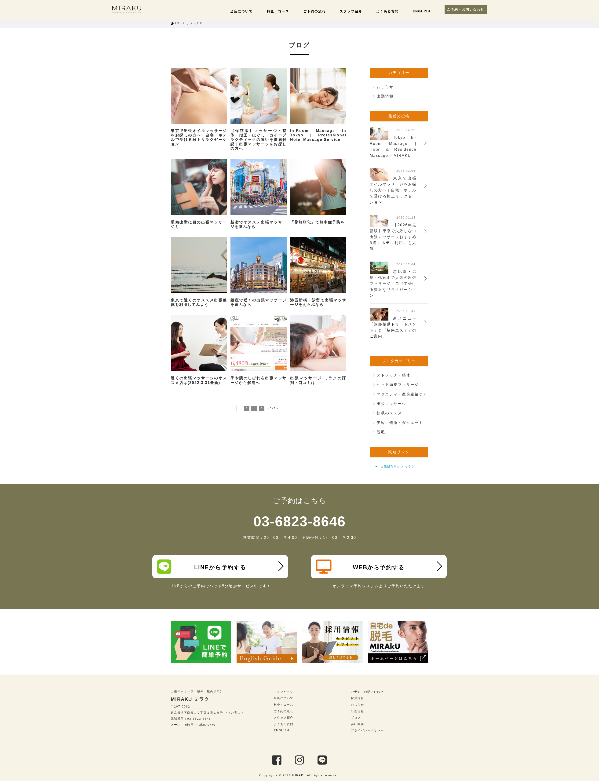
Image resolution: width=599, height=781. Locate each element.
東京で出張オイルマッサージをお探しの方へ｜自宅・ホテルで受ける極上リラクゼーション (393, 190)
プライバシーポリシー (367, 730)
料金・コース (278, 11)
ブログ (356, 717)
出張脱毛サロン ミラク (398, 466)
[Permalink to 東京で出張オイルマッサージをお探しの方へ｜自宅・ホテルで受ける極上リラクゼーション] (199, 96)
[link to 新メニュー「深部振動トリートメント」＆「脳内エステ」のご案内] (379, 318)
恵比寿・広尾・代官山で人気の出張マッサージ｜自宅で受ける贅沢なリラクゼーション (393, 283)
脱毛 (381, 432)
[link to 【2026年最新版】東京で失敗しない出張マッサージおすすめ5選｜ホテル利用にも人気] (379, 224)
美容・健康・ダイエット (400, 423)
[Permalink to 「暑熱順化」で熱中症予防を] (318, 187)
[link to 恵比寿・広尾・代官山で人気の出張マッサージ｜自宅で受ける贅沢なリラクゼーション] (379, 271)
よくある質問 (387, 11)
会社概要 (357, 724)
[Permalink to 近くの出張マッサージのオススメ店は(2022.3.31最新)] (199, 343)
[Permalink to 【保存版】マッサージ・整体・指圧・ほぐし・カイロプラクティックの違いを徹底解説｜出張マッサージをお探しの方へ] (258, 96)
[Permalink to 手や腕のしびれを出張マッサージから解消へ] (258, 343)
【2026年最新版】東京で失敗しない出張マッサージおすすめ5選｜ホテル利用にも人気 (393, 237)
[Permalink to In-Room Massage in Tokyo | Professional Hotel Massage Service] (318, 96)
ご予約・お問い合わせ (465, 9)
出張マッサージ (391, 404)
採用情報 (357, 698)
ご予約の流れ (314, 11)
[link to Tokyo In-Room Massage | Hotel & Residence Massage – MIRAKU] (379, 137)
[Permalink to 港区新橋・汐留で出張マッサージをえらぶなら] (318, 265)
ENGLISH (422, 11)
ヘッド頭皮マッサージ (398, 385)
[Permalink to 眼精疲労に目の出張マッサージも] (199, 187)
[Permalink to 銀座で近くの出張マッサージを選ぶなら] (258, 265)
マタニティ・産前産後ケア (402, 394)
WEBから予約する (379, 567)
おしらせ (385, 87)
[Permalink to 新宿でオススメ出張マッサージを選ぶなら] (258, 187)
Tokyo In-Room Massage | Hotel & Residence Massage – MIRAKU (393, 146)
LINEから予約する (220, 567)
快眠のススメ (389, 413)
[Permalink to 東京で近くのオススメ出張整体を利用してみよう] (199, 265)
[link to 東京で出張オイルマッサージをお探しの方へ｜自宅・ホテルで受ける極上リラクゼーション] (379, 177)
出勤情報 (385, 96)
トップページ (283, 691)
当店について (241, 11)
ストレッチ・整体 (393, 375)
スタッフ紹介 (351, 11)
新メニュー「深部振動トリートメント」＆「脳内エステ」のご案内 (393, 327)
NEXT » (273, 408)
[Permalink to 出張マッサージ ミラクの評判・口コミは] (318, 343)
